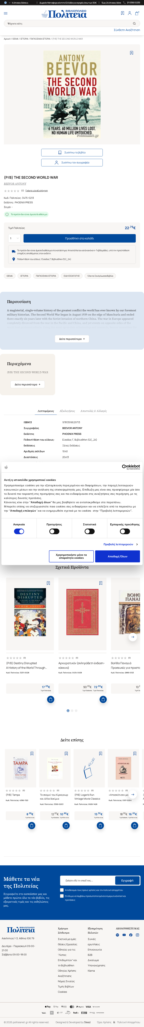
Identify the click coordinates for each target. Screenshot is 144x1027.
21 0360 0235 (133, 2)
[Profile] (129, 13)
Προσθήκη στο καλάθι (79, 238)
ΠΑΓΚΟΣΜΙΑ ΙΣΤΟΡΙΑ (40, 38)
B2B (90, 954)
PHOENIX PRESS (24, 202)
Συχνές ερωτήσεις (94, 941)
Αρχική (7, 38)
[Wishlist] (122, 13)
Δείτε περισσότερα (72, 339)
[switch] (54, 531)
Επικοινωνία (95, 949)
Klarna (91, 970)
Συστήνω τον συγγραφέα (75, 162)
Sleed (87, 1022)
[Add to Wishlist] (132, 53)
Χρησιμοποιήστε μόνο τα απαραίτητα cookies (71, 556)
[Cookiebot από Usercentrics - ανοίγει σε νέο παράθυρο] (124, 467)
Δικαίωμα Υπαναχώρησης (96, 962)
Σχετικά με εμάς (67, 939)
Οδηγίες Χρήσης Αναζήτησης (67, 973)
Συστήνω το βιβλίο (75, 152)
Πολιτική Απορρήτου (128, 1022)
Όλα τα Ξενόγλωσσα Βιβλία (100, 275)
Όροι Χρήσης (104, 1022)
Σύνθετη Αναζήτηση (127, 30)
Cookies (62, 991)
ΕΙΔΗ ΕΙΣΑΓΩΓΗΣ (72, 275)
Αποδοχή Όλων (117, 556)
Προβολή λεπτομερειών (118, 544)
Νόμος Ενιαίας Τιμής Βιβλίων (66, 984)
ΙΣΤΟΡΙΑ (24, 38)
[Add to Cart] (50, 699)
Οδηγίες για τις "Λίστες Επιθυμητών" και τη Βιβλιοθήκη (67, 957)
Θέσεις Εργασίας (67, 944)
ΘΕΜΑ (15, 38)
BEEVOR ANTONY (15, 184)
